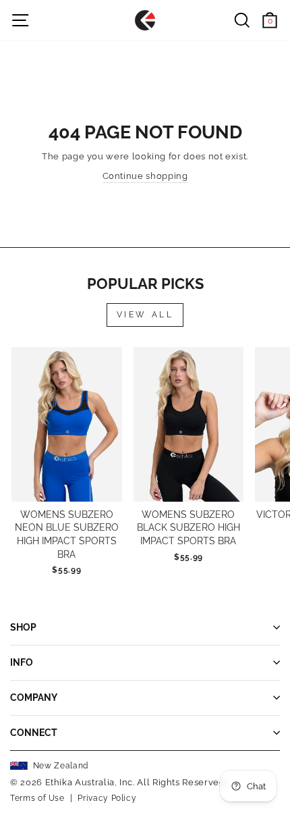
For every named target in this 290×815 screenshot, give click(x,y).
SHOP (23, 627)
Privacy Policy (107, 798)
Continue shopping (145, 176)
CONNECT (33, 732)
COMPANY (33, 697)
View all (145, 314)
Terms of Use (37, 798)
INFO (21, 662)
